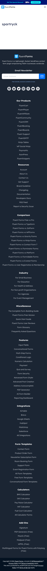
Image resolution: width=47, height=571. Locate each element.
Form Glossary (23, 327)
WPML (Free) (23, 544)
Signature (23, 528)
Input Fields (23, 345)
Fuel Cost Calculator (23, 511)
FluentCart (23, 105)
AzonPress (23, 154)
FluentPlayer (23, 109)
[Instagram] (23, 88)
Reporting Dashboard (23, 398)
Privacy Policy (13, 563)
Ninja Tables (23, 142)
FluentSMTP (23, 138)
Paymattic (23, 150)
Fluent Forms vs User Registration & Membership (23, 265)
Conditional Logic (23, 357)
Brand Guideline (23, 186)
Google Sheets (23, 419)
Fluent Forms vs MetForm (23, 253)
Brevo (23, 415)
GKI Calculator (23, 498)
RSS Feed (23, 202)
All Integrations (23, 435)
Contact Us (23, 178)
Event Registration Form (23, 469)
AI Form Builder (23, 394)
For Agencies (23, 294)
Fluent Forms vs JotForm (23, 228)
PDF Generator (23, 390)
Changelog (23, 190)
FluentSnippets (23, 158)
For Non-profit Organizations (23, 290)
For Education (24, 282)
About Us (23, 174)
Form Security (24, 373)
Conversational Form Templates (23, 482)
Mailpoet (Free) (23, 540)
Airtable (23, 411)
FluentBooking (23, 126)
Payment (23, 365)
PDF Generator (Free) (23, 532)
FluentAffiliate (23, 114)
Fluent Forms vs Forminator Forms (23, 248)
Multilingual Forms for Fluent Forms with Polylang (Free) (23, 549)
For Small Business (23, 278)
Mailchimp (23, 427)
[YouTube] (33, 88)
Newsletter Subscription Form (23, 457)
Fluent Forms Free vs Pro (23, 220)
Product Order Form (23, 453)
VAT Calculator (23, 507)
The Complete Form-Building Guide (23, 311)
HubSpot (23, 423)
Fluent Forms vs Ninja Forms (23, 240)
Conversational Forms (23, 349)
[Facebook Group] (14, 88)
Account (23, 170)
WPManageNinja (37, 561)
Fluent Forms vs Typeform (23, 224)
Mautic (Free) (23, 536)
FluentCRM (23, 122)
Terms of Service (24, 568)
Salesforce (23, 431)
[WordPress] (38, 88)
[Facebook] (9, 88)
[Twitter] (19, 88)
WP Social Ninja (23, 146)
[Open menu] (45, 7)
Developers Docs (23, 198)
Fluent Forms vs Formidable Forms (23, 257)
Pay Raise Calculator (24, 502)
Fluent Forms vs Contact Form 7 (23, 244)
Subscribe (42, 76)
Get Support (23, 182)
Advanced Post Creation (23, 382)
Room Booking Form (24, 461)
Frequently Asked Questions (24, 331)
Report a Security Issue (23, 206)
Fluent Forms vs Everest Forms (23, 261)
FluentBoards (23, 130)
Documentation (23, 194)
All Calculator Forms (23, 515)
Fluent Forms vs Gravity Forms (23, 236)
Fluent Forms (19, 561)
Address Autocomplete (23, 386)
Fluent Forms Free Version (23, 315)
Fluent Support (23, 134)
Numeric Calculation (23, 361)
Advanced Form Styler (23, 377)
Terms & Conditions (27, 563)
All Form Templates (23, 473)
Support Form (24, 465)
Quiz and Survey (24, 369)
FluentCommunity (23, 118)
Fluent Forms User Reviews (23, 323)
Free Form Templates (23, 477)
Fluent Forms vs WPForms (23, 232)
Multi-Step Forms (23, 353)
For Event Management (23, 298)
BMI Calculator (23, 494)
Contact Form (23, 449)
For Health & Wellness (23, 286)
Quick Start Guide (23, 319)
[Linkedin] (28, 88)
